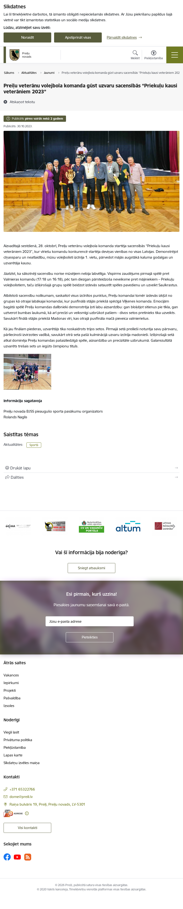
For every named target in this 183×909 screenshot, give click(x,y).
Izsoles (9, 705)
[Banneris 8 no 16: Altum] (128, 526)
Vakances (11, 675)
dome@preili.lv (21, 796)
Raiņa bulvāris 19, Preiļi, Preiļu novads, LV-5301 (47, 804)
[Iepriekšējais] (9, 526)
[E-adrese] (13, 813)
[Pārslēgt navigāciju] (174, 55)
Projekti (10, 690)
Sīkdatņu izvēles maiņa (22, 762)
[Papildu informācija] (27, 813)
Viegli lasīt (11, 732)
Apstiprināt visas (78, 37)
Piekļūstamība (15, 747)
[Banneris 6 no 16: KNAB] (55, 526)
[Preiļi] (20, 55)
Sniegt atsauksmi (91, 568)
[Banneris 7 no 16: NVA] (91, 526)
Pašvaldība (12, 698)
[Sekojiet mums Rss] (27, 857)
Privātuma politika (18, 740)
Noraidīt (27, 37)
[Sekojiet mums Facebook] (7, 857)
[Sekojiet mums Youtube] (17, 857)
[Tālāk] (174, 526)
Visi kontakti (27, 827)
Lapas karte (13, 755)
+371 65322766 (22, 789)
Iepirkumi (11, 682)
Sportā (34, 445)
